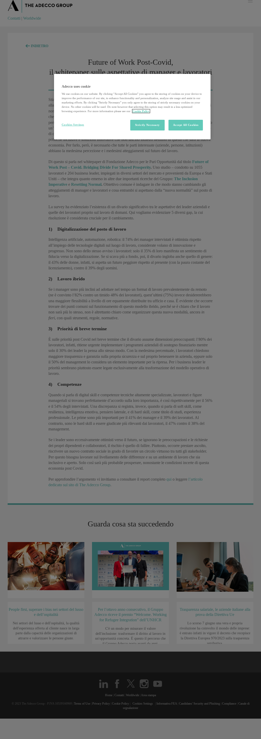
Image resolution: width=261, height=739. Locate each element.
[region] (132, 106)
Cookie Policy (141, 111)
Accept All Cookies (186, 124)
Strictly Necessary (147, 124)
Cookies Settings (73, 124)
